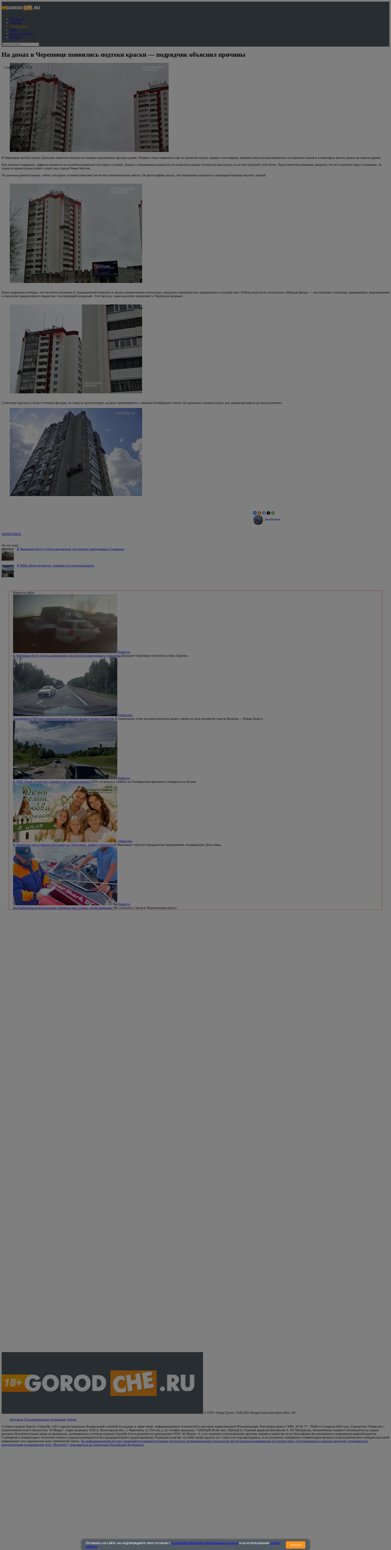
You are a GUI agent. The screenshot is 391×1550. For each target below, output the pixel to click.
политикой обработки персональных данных (204, 1543)
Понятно (295, 1545)
